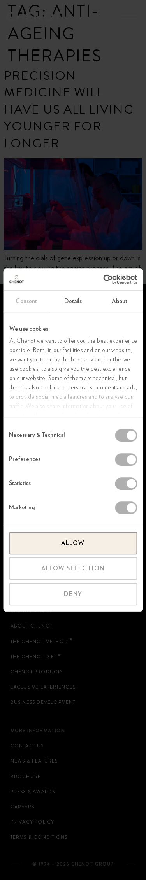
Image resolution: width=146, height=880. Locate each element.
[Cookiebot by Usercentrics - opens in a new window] (104, 279)
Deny (73, 594)
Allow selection (73, 568)
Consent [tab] (26, 301)
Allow (73, 543)
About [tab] (119, 301)
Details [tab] (73, 301)
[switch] (126, 459)
